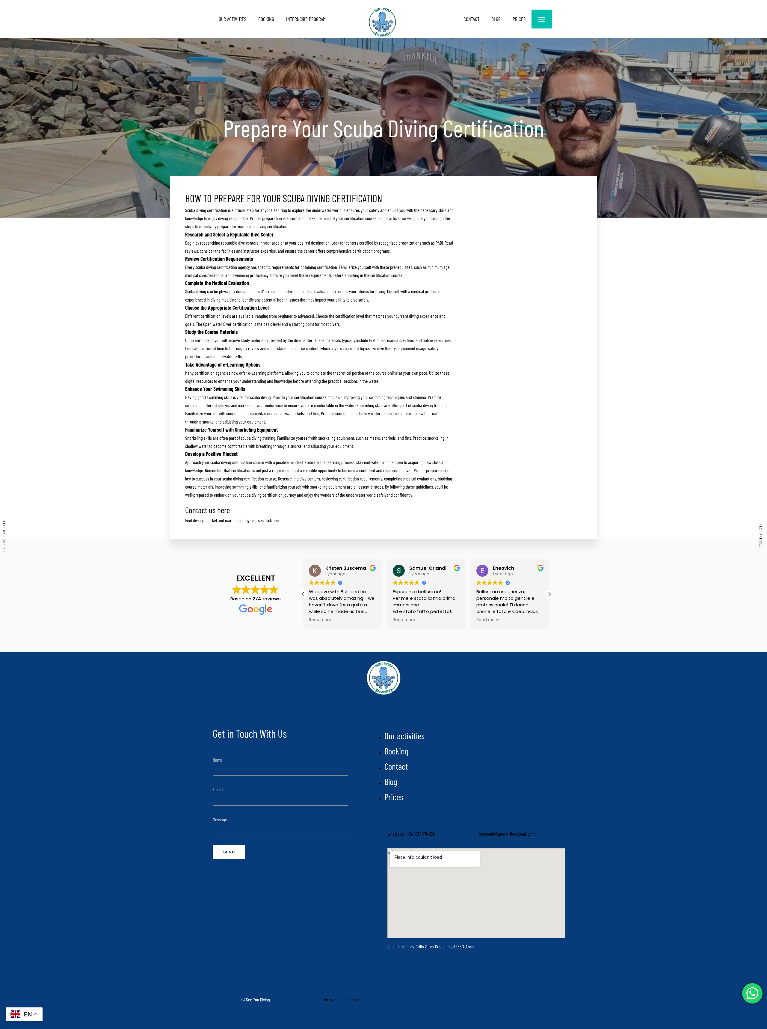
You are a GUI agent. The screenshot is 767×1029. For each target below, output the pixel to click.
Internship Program (306, 19)
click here (272, 520)
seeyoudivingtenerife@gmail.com (507, 834)
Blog (496, 19)
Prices (519, 19)
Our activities (232, 19)
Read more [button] (320, 620)
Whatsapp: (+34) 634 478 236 (411, 834)
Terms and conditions (341, 999)
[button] (549, 594)
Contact (471, 19)
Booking (266, 19)
